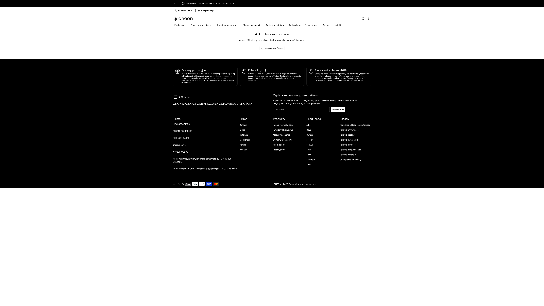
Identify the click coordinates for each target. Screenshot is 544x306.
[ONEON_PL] (183, 18)
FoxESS (309, 145)
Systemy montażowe (275, 25)
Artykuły (327, 25)
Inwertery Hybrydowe (283, 130)
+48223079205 (180, 152)
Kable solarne (294, 25)
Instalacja (244, 135)
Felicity (309, 140)
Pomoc (243, 145)
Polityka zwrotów (348, 154)
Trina (308, 164)
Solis (308, 154)
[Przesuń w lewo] (175, 4)
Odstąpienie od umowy (350, 159)
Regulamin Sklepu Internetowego (355, 125)
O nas (242, 130)
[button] (357, 18)
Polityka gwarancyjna (350, 140)
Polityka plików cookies (350, 149)
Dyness (309, 135)
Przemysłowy (279, 149)
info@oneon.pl (179, 145)
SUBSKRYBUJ (338, 109)
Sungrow (310, 159)
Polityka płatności (348, 145)
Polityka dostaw (347, 135)
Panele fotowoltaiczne (283, 125)
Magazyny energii (281, 135)
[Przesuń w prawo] (179, 4)
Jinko (308, 149)
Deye (308, 130)
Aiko (308, 125)
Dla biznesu (245, 140)
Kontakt (243, 125)
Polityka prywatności (349, 130)
